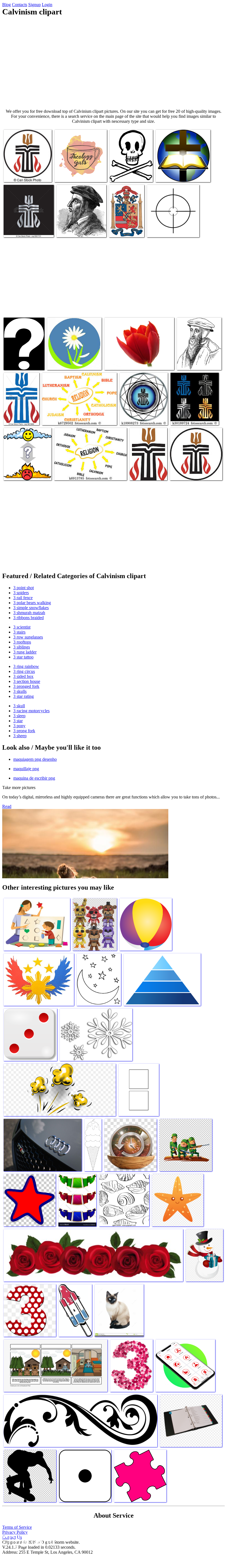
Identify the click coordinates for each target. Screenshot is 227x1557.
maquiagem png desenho (35, 759)
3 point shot (23, 587)
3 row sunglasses (28, 637)
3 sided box (23, 676)
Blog (6, 4)
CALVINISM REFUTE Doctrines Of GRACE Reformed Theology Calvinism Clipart (129, 168)
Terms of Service (17, 1527)
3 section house (26, 681)
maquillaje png (26, 768)
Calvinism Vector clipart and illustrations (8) (27, 172)
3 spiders (21, 592)
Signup (34, 4)
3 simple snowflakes (31, 607)
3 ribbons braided (28, 617)
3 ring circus (24, 671)
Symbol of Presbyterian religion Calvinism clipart (21, 413)
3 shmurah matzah (29, 612)
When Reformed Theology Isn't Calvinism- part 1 (124, 225)
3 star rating (23, 696)
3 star (18, 720)
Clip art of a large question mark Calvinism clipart (19, 357)
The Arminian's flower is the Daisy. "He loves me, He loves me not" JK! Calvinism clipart (72, 357)
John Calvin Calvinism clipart (81, 230)
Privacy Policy (15, 1532)
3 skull (19, 705)
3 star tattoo (23, 657)
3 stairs (19, 632)
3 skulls (20, 691)
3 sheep (20, 735)
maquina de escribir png (34, 778)
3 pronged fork (26, 686)
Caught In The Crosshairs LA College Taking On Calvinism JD (171, 225)
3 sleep (19, 715)
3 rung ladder (25, 652)
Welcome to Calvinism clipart (180, 174)
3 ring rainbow (26, 666)
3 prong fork (24, 730)
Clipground (27, 1540)
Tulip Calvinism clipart (124, 362)
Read (6, 806)
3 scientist (21, 627)
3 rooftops (22, 642)
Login (47, 4)
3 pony (19, 725)
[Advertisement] (113, 62)
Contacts (19, 4)
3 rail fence (23, 597)
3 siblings (21, 647)
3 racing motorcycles (31, 710)
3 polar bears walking (32, 602)
